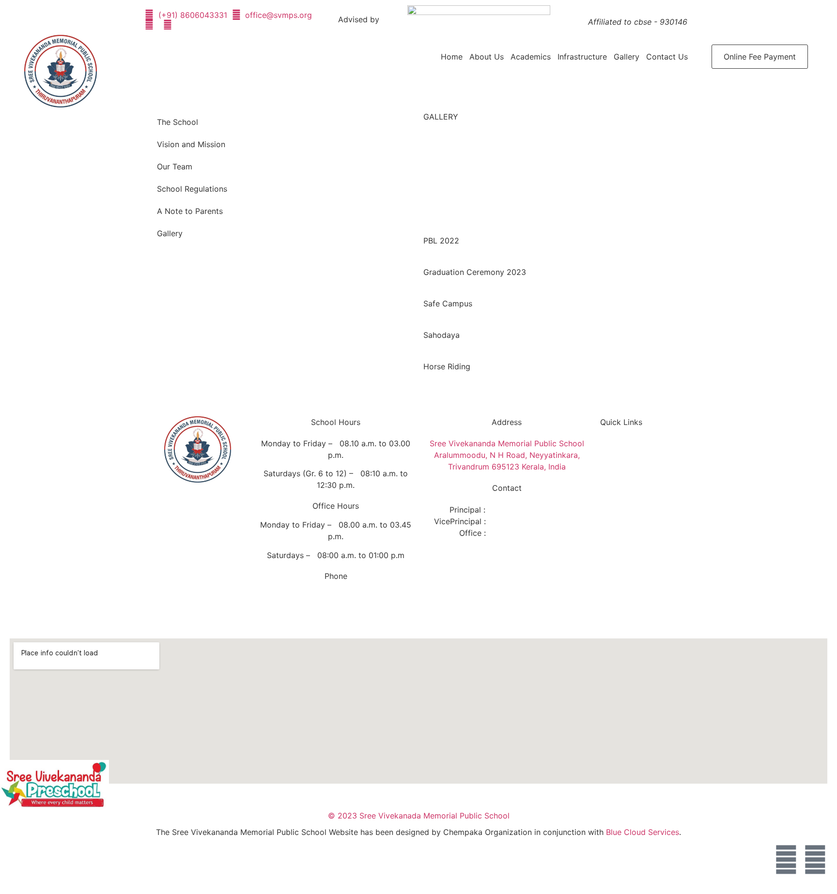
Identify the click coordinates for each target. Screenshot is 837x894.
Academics (531, 56)
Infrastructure (582, 56)
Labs (617, 503)
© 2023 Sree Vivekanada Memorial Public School (419, 815)
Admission (627, 474)
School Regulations (192, 189)
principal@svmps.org (525, 510)
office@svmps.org (521, 533)
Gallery (626, 56)
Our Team (174, 166)
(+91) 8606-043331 (351, 614)
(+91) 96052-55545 (354, 595)
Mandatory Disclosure (628, 551)
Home (452, 56)
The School (177, 122)
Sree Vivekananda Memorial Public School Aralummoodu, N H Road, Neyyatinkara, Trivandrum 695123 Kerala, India (507, 455)
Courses (623, 488)
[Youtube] (815, 860)
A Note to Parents (190, 211)
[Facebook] (786, 860)
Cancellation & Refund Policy (634, 575)
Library (621, 517)
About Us (486, 56)
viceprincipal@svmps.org (533, 521)
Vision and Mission (191, 144)
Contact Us (667, 56)
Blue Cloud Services (642, 832)
